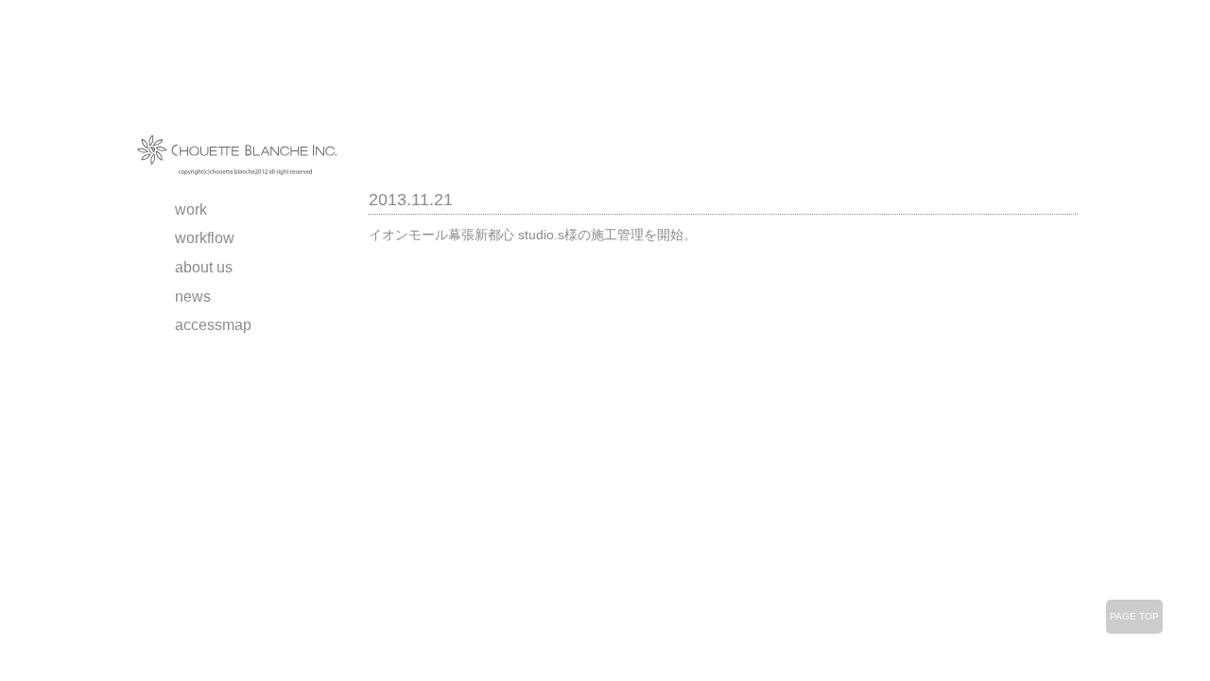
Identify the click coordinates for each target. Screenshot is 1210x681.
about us (204, 267)
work (191, 209)
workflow (204, 238)
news (193, 296)
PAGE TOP (1134, 616)
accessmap (213, 325)
